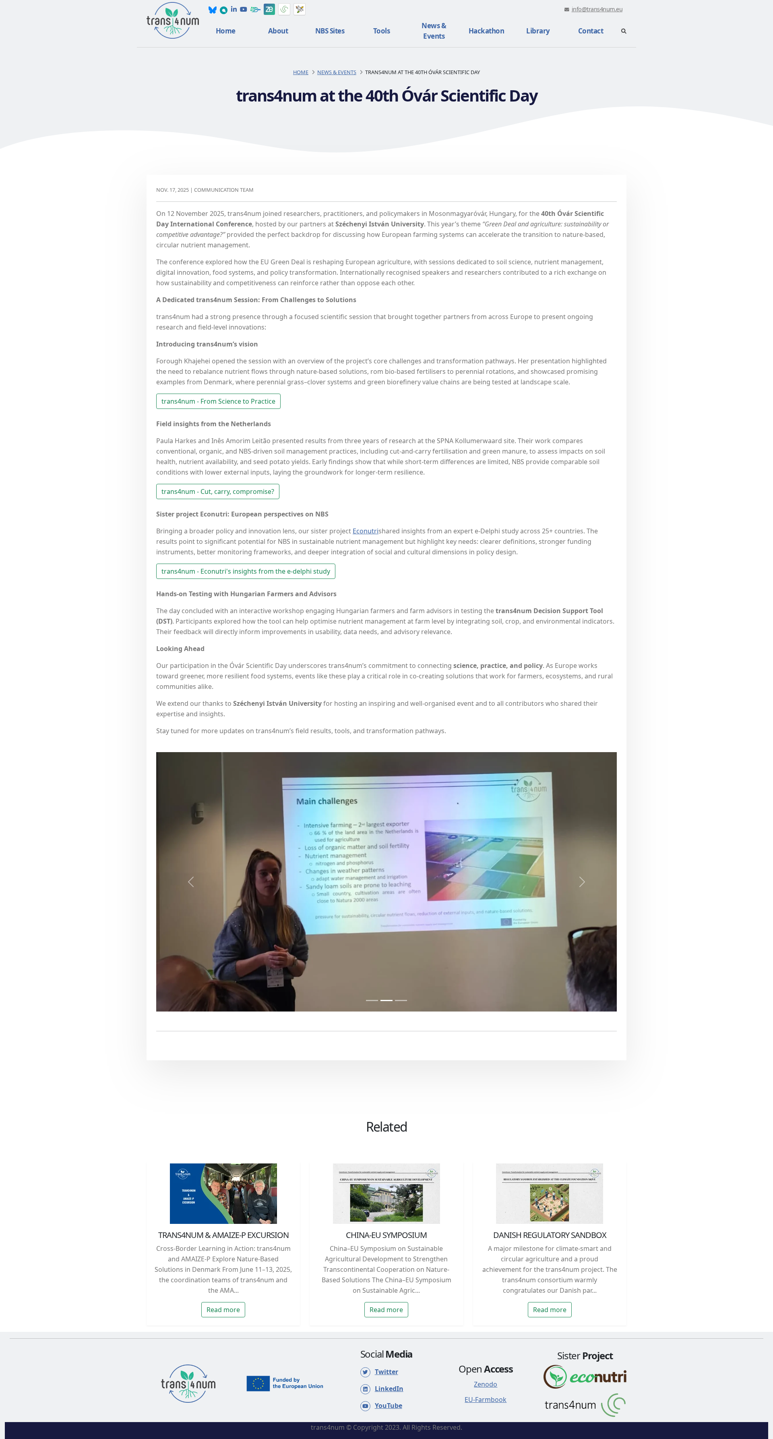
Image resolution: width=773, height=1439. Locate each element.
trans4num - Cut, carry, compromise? (217, 491)
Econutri (365, 531)
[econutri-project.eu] (585, 1376)
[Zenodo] (269, 9)
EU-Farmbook (485, 1399)
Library (538, 30)
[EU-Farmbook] (255, 9)
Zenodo (485, 1384)
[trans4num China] (284, 9)
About (278, 30)
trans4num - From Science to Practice (218, 401)
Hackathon (486, 30)
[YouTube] (243, 9)
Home (226, 30)
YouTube (388, 1405)
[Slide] (372, 1000)
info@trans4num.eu (597, 9)
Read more (223, 1309)
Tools (381, 30)
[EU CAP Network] (299, 9)
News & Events (434, 31)
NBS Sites (330, 30)
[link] (213, 9)
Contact (591, 30)
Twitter (386, 1371)
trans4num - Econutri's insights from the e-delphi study (245, 571)
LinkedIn (389, 1388)
